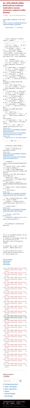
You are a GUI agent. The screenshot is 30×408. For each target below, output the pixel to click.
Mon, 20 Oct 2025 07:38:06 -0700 (17, 15)
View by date (6, 262)
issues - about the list (11, 389)
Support (13, 403)
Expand (7, 391)
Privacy (18, 403)
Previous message (7, 259)
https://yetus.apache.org (10, 219)
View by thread (7, 261)
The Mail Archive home (11, 384)
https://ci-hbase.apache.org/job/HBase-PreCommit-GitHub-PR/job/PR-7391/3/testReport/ (15, 193)
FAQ (7, 403)
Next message (6, 264)
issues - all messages (11, 386)
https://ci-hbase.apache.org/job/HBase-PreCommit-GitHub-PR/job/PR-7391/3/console (15, 209)
